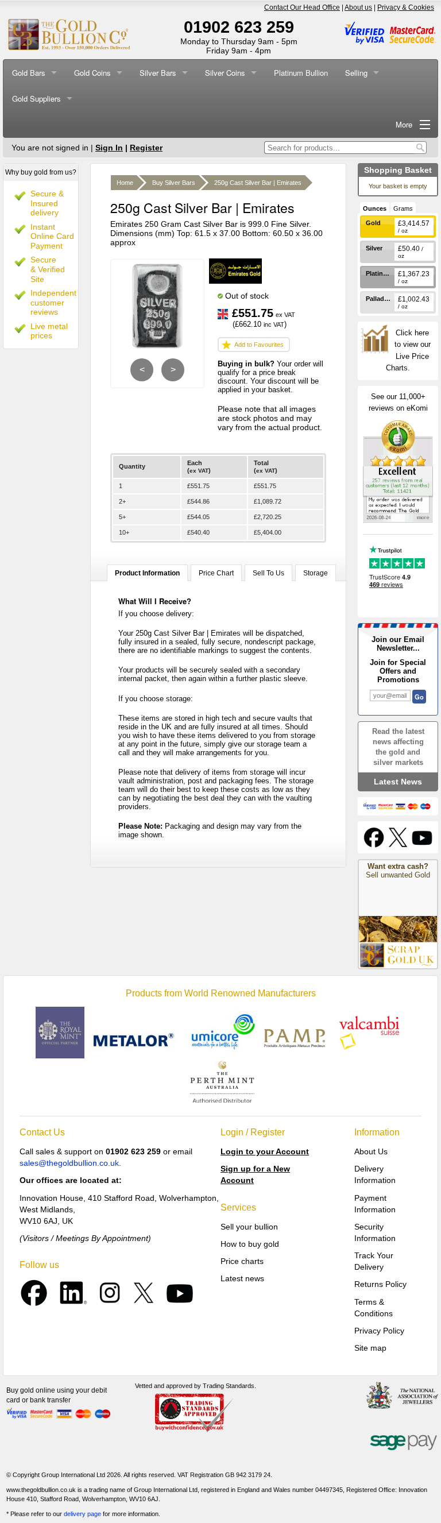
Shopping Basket (398, 170)
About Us (371, 1151)
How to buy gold (249, 1243)
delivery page (82, 1513)
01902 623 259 (239, 27)
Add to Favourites (259, 344)
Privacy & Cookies (405, 7)
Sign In (109, 147)
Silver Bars (158, 72)
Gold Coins (92, 72)
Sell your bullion (249, 1226)
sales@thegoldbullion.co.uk (69, 1163)
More (404, 124)
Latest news (242, 1278)
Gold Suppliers (36, 98)
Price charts (242, 1261)
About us (358, 7)
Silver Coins (225, 72)
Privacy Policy (379, 1330)
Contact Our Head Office (302, 7)
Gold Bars (28, 72)
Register (146, 147)
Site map (370, 1347)
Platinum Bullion (301, 72)
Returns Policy (380, 1284)
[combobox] (339, 147)
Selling (356, 72)
